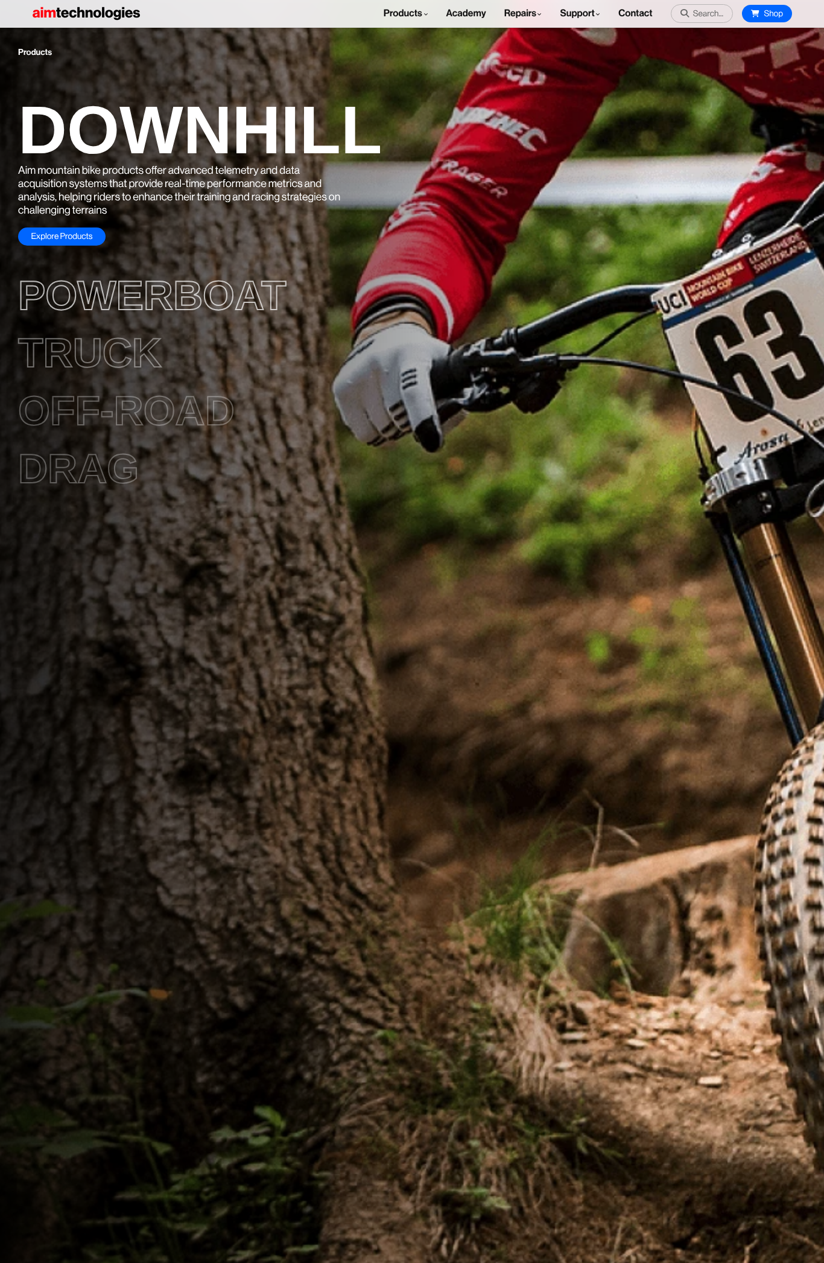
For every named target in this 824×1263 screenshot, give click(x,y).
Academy (466, 13)
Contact (635, 13)
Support (577, 13)
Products (404, 13)
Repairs (520, 13)
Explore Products (61, 236)
